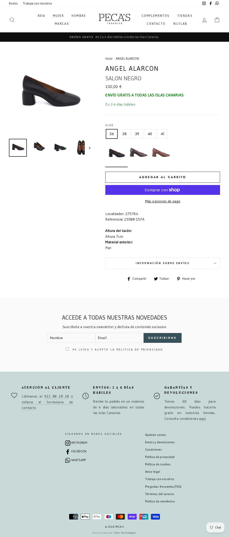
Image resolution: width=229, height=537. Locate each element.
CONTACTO (156, 23)
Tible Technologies (124, 532)
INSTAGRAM (79, 443)
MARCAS (62, 23)
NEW (41, 15)
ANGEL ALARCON (127, 58)
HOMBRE (79, 15)
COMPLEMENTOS (156, 15)
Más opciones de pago (162, 201)
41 (163, 133)
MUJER (58, 15)
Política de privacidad (160, 457)
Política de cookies (158, 464)
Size (109, 125)
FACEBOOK (79, 451)
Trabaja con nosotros (37, 3)
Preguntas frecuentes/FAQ (163, 487)
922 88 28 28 (56, 396)
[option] (114, 37)
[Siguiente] (87, 148)
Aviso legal (152, 472)
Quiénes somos (155, 435)
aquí (202, 418)
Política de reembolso (160, 501)
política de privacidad (140, 349)
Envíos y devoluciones (160, 442)
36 (112, 133)
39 (137, 133)
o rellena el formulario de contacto (47, 402)
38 (124, 133)
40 (150, 133)
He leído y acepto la (117, 349)
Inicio (108, 58)
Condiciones (153, 450)
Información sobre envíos (163, 263)
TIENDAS (185, 15)
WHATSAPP (78, 460)
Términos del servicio (159, 494)
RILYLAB (180, 23)
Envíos (13, 3)
